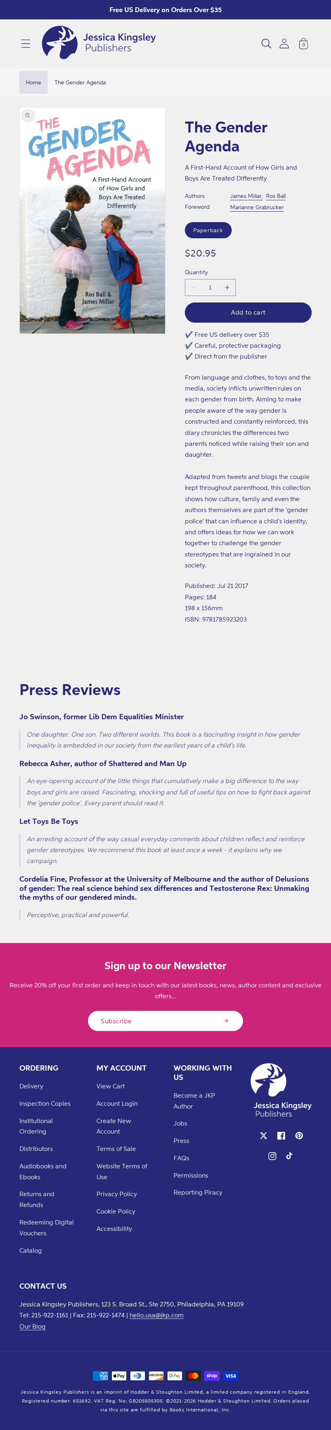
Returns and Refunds (36, 1199)
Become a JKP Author (194, 1101)
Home (33, 82)
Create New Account (113, 1126)
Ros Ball (276, 195)
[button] (25, 43)
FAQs (181, 1157)
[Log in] (284, 43)
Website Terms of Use (121, 1171)
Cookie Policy (115, 1211)
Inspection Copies (45, 1103)
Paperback (208, 230)
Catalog (30, 1250)
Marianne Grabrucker (257, 207)
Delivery (31, 1086)
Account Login (117, 1103)
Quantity (196, 272)
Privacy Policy (116, 1193)
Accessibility (114, 1228)
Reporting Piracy (198, 1192)
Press (181, 1140)
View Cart (110, 1086)
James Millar (246, 195)
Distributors (36, 1148)
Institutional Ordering (36, 1126)
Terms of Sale (116, 1148)
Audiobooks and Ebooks (43, 1171)
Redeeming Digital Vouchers (46, 1227)
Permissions (191, 1175)
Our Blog (32, 1326)
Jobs (180, 1123)
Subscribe (116, 1021)
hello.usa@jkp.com (157, 1315)
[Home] (99, 43)
